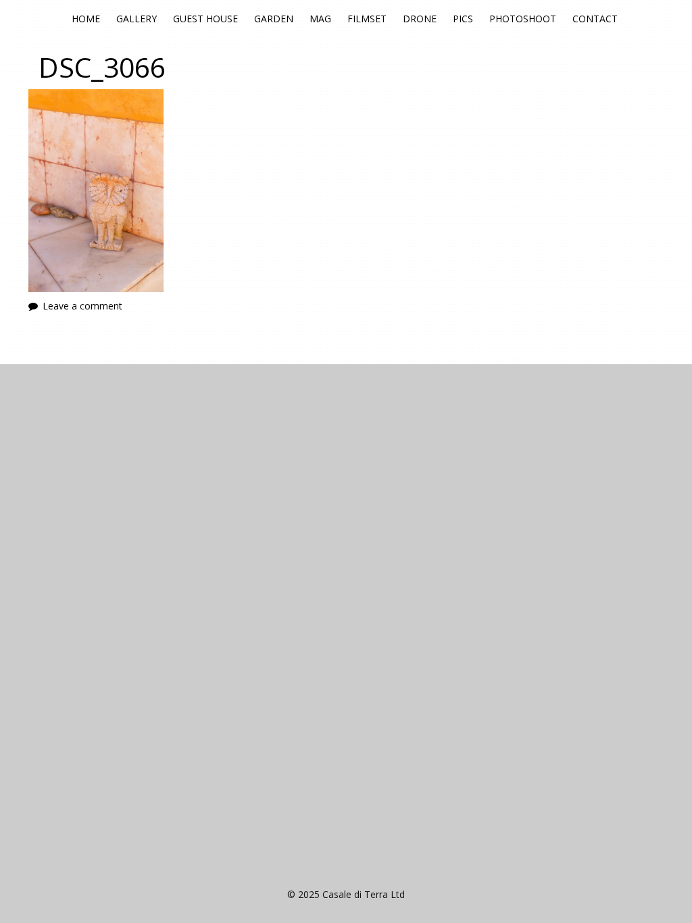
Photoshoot (522, 18)
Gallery (136, 18)
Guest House (205, 18)
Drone (420, 18)
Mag (320, 18)
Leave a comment (82, 305)
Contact (595, 18)
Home (86, 18)
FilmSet (367, 18)
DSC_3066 (102, 67)
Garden (273, 18)
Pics (463, 18)
